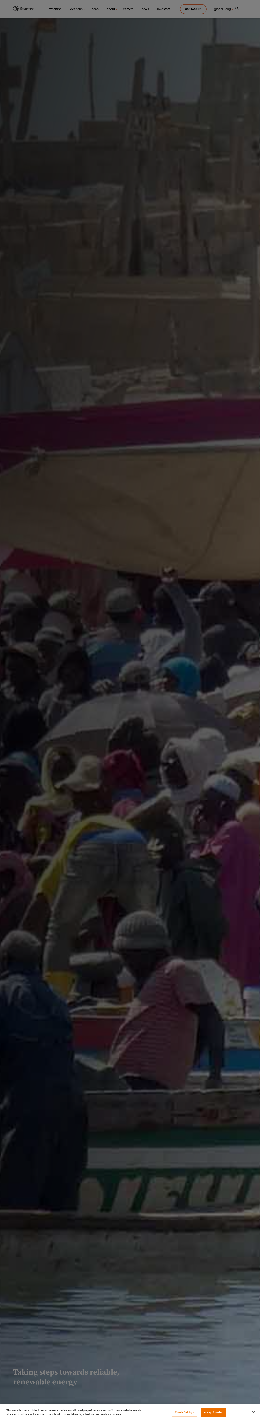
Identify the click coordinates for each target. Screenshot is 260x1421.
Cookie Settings (184, 1412)
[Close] (253, 1412)
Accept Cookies (213, 1412)
